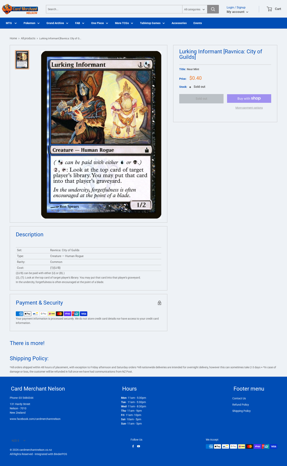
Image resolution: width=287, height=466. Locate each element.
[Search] (213, 9)
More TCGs (122, 23)
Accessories (179, 23)
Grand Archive (55, 23)
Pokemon (29, 23)
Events (197, 23)
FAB (77, 23)
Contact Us (239, 398)
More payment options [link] (249, 107)
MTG (9, 23)
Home (13, 38)
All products (28, 38)
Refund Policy (240, 404)
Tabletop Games (150, 23)
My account (236, 12)
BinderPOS (60, 454)
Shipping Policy (241, 410)
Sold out (201, 98)
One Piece (97, 23)
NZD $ (15, 440)
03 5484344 (26, 397)
